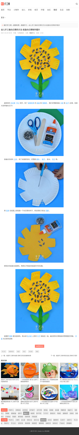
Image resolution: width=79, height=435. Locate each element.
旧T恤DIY (32, 410)
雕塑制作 (55, 420)
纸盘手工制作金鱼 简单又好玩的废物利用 (18, 355)
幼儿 (23, 9)
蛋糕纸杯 (65, 413)
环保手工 (11, 410)
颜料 (37, 159)
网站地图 (47, 431)
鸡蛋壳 (14, 416)
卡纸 (61, 103)
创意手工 (69, 420)
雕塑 (55, 9)
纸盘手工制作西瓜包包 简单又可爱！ (67, 355)
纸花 (24, 351)
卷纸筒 (32, 413)
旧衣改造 (25, 410)
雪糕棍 (44, 103)
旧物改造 (18, 410)
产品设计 (62, 423)
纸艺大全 (36, 420)
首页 (2, 9)
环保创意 (34, 416)
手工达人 (13, 423)
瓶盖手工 (70, 410)
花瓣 (47, 210)
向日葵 (13, 103)
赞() (40, 346)
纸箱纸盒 (13, 413)
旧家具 (72, 413)
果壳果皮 (20, 416)
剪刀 (53, 159)
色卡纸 (29, 336)
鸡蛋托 (59, 413)
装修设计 (55, 423)
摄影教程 (41, 423)
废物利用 (16, 25)
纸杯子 (20, 413)
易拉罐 (57, 410)
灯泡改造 (7, 416)
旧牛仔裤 (39, 410)
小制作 (16, 9)
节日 (9, 9)
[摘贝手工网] (5, 4)
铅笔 (7, 210)
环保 (42, 9)
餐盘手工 (24, 25)
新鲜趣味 (69, 423)
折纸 (30, 9)
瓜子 (67, 103)
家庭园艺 (34, 423)
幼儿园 (23, 420)
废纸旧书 (52, 413)
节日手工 (11, 420)
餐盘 (37, 351)
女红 (49, 9)
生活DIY (62, 420)
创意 (68, 9)
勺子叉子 (45, 413)
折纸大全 (29, 420)
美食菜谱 (27, 423)
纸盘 (38, 103)
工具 (15, 159)
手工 (17, 103)
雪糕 (10, 336)
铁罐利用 (63, 410)
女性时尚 (20, 423)
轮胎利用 (27, 416)
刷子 (43, 159)
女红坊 (50, 420)
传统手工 (6, 423)
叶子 (38, 336)
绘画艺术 (48, 423)
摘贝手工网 (8, 25)
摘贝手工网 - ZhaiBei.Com (37, 431)
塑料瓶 (45, 410)
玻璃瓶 (51, 410)
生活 (61, 9)
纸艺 (36, 9)
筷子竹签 (38, 413)
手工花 (3, 351)
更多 (2, 17)
